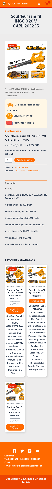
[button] (42, 45)
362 (27, 459)
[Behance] (37, 451)
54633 (23, 459)
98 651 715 (13, 459)
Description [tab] (10, 183)
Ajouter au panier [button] (15, 310)
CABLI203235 (20, 171)
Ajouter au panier (24, 160)
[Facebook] (15, 451)
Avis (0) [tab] (8, 188)
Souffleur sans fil (13, 131)
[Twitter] (22, 451)
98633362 (35, 459)
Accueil (8, 89)
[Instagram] (30, 451)
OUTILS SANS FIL (21, 89)
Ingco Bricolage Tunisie (18, 4)
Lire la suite (37, 301)
